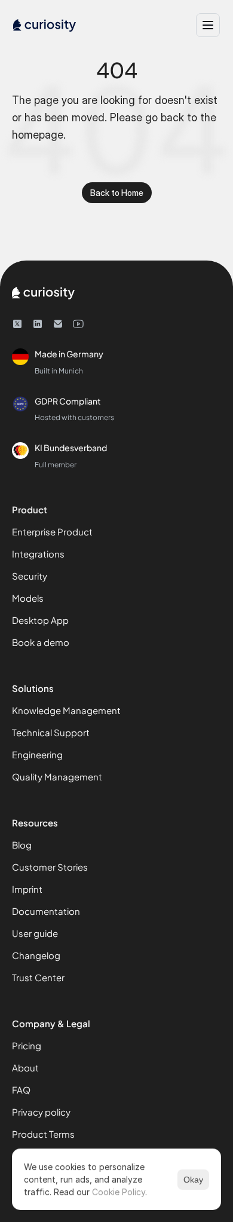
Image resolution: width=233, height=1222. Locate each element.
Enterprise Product (52, 531)
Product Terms (43, 1134)
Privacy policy (41, 1111)
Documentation (46, 911)
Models (28, 598)
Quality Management (57, 776)
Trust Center (38, 977)
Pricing (26, 1045)
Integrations (38, 553)
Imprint (27, 889)
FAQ (21, 1089)
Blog (22, 844)
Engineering (37, 754)
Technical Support (51, 732)
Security (29, 575)
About (25, 1067)
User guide (35, 933)
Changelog (36, 955)
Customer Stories (50, 866)
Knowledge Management (66, 710)
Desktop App (40, 620)
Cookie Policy (118, 1192)
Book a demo (40, 642)
